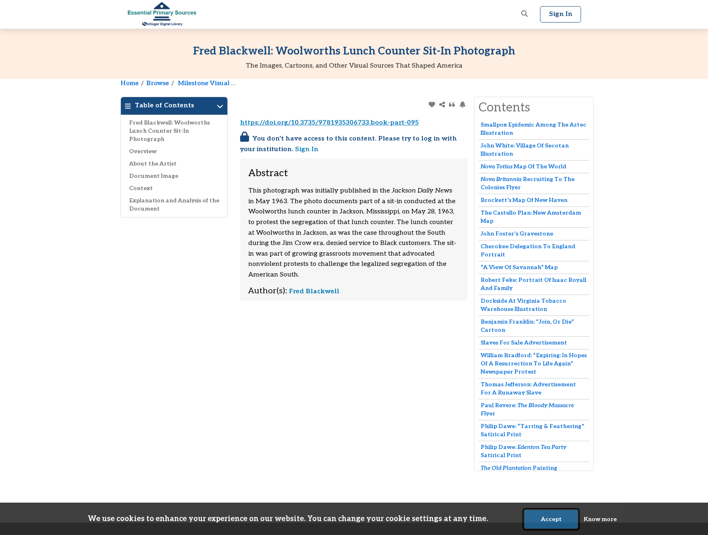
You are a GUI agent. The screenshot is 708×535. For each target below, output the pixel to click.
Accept (551, 519)
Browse (157, 83)
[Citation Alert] (462, 104)
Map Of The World (523, 166)
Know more (600, 519)
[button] (524, 14)
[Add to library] (432, 104)
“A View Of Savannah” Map (519, 267)
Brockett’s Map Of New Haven (524, 200)
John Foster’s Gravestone (517, 233)
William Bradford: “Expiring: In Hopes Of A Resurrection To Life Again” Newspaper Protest (534, 363)
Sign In (306, 149)
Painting (519, 468)
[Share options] (442, 104)
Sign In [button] (560, 14)
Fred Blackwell (314, 291)
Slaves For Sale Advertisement (524, 342)
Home (129, 83)
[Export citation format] (452, 104)
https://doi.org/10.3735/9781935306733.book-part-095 (329, 123)
